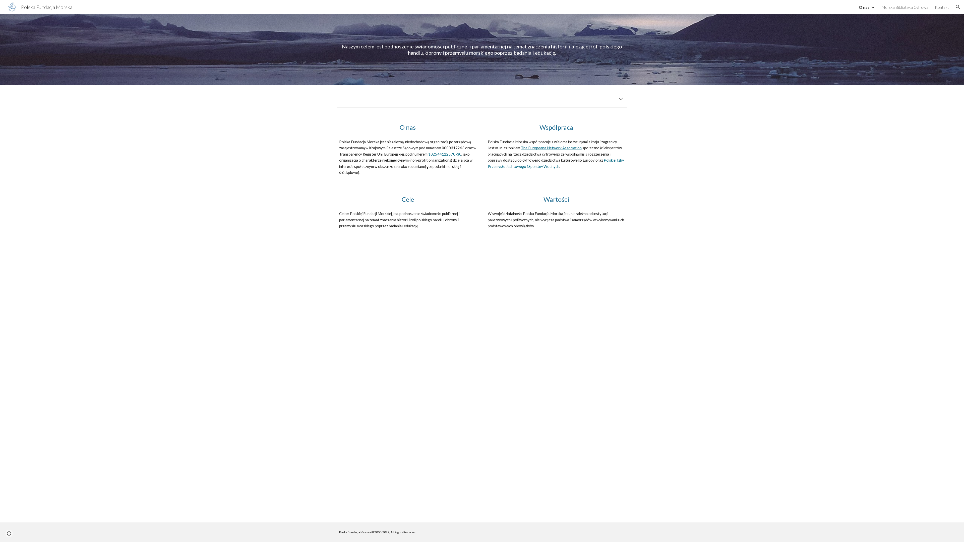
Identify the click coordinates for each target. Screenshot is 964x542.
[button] (958, 7)
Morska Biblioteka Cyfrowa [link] (904, 7)
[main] (482, 49)
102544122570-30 (444, 154)
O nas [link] (864, 7)
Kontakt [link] (942, 7)
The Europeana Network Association (551, 148)
